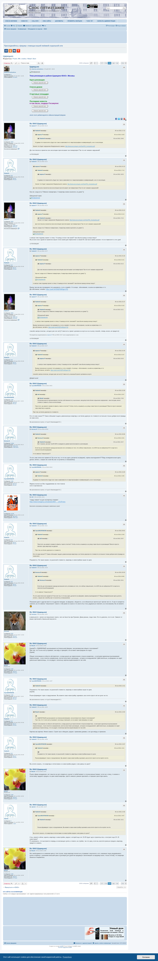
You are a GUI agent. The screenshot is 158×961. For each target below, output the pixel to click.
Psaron (15, 58)
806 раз (15, 637)
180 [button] (113, 63)
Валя (34, 58)
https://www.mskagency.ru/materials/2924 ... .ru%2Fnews (47, 502)
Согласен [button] (146, 957)
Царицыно (8, 56)
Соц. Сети (35, 21)
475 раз (15, 672)
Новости (24, 21)
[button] (91, 63)
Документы (59, 21)
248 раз (15, 402)
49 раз (14, 178)
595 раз (15, 147)
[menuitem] (13, 25)
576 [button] (122, 63)
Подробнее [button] (67, 957)
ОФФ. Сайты (47, 21)
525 (12, 175)
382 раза (15, 516)
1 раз (14, 823)
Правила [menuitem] (20, 25)
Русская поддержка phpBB (65, 947)
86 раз (14, 403)
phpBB (61, 946)
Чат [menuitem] (45, 25)
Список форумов (11, 21)
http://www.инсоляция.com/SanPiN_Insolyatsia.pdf (80, 146)
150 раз (15, 636)
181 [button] (117, 63)
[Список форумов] (16, 10)
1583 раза (15, 447)
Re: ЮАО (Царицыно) (38, 123)
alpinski (6, 818)
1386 (12, 399)
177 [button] (102, 63)
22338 (12, 513)
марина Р (6, 139)
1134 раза (15, 446)
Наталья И (7, 441)
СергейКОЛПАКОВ (9, 397)
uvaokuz (24, 58)
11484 (12, 443)
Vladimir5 (37, 130)
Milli (19, 58)
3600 (12, 142)
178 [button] (105, 63)
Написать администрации (106, 21)
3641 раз (15, 517)
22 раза (15, 77)
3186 (12, 669)
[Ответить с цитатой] (124, 67)
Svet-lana (6, 631)
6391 (12, 633)
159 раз (15, 671)
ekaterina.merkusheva (10, 72)
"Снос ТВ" (89, 21)
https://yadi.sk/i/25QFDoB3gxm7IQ (57, 289)
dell (38, 394)
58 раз (14, 179)
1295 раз (15, 145)
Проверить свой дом (74, 21)
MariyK (29, 58)
